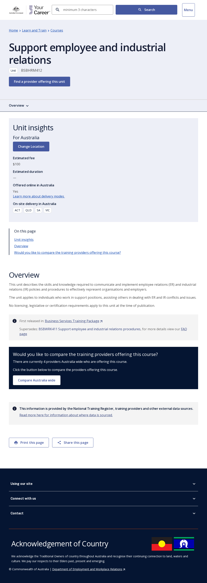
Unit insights (24, 239)
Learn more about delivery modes (39, 196)
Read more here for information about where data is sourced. (66, 415)
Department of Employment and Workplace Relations (89, 569)
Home (13, 30)
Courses (57, 30)
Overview (21, 246)
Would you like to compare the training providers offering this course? (67, 252)
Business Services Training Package (74, 321)
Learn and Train (34, 30)
